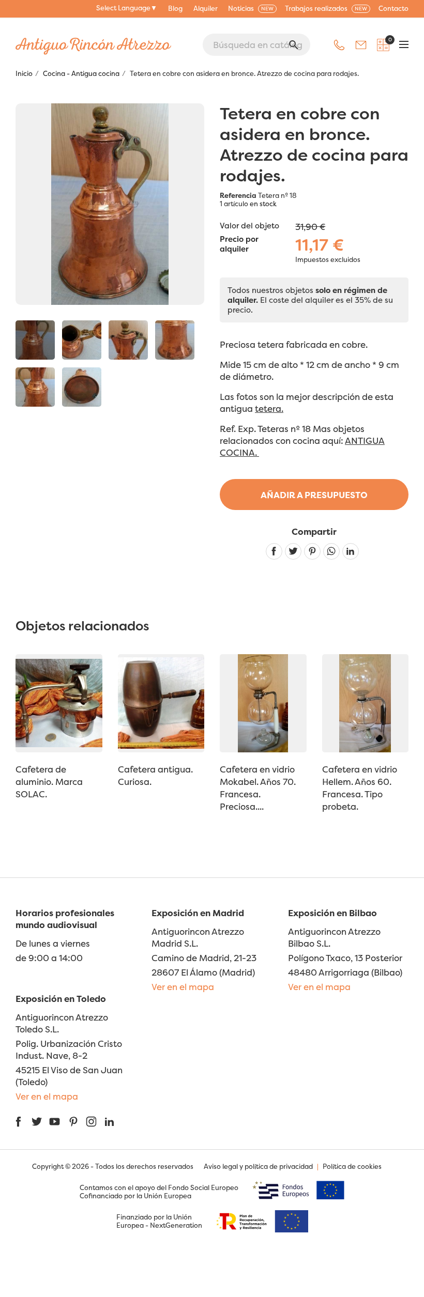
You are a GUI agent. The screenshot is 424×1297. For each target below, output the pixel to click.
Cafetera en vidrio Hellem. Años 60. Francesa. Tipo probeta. (359, 787)
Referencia (238, 195)
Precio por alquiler (239, 244)
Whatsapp (331, 551)
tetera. (269, 408)
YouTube (55, 1122)
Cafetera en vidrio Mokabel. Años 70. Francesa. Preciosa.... (258, 787)
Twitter (36, 1122)
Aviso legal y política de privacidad (258, 1166)
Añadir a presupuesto (314, 495)
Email (361, 45)
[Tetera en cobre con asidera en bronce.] (35, 340)
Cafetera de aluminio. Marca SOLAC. (49, 781)
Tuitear (293, 551)
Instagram (91, 1122)
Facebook (18, 1122)
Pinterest (312, 551)
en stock (263, 203)
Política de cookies (352, 1166)
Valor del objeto (249, 225)
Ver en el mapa (183, 987)
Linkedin (350, 551)
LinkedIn (109, 1122)
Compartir (274, 551)
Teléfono (339, 45)
